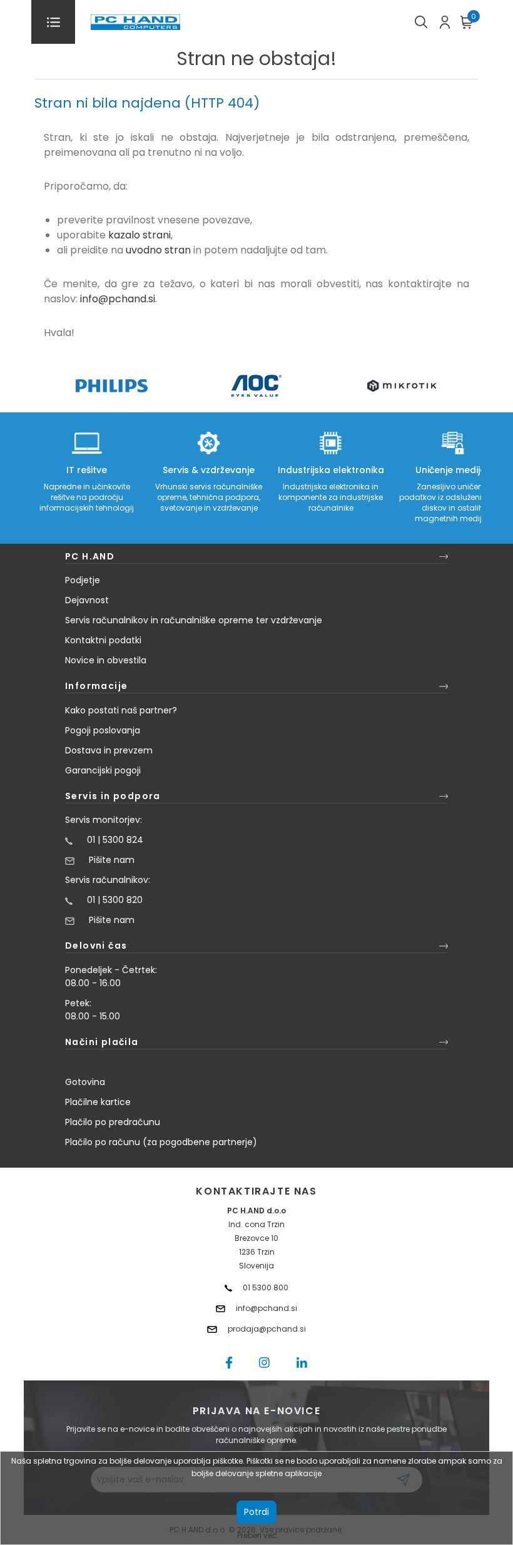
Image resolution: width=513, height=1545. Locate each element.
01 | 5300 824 (115, 840)
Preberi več (257, 1535)
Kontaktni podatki (103, 640)
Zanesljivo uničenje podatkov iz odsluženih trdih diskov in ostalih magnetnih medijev (452, 502)
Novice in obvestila (105, 660)
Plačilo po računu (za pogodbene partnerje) (161, 1142)
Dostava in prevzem (109, 750)
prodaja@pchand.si (267, 1328)
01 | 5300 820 (115, 900)
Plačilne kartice (98, 1102)
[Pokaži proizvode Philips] (112, 385)
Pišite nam (112, 860)
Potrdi (256, 1512)
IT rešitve (86, 470)
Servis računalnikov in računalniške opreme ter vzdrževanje (193, 620)
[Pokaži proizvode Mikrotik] (402, 386)
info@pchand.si (117, 299)
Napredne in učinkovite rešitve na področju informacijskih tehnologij (86, 497)
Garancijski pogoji (103, 770)
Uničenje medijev (452, 470)
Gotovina (85, 1082)
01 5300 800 (265, 1287)
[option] (111, 385)
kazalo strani (139, 235)
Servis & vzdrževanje (209, 470)
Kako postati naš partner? (121, 710)
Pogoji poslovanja (102, 730)
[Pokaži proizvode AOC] (257, 386)
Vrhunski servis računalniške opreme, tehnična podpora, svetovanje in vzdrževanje (208, 497)
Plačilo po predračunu (112, 1122)
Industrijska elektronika (331, 470)
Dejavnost (87, 600)
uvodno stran (158, 250)
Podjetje (82, 580)
